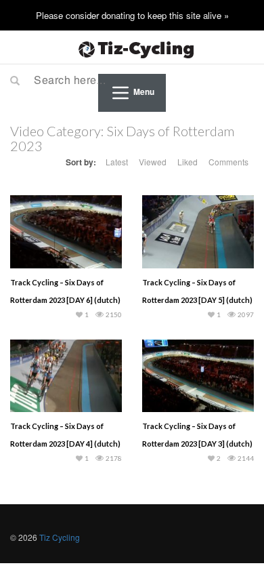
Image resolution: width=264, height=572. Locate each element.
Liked (187, 161)
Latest (117, 161)
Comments (228, 161)
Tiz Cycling (59, 537)
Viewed (153, 161)
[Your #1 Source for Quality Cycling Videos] (132, 47)
